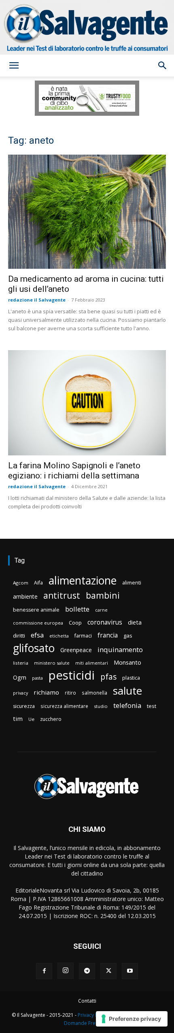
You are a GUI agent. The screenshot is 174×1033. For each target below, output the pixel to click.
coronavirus (104, 622)
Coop (75, 622)
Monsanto (127, 662)
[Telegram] (87, 971)
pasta (37, 678)
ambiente (25, 596)
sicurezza (24, 706)
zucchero (51, 719)
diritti (19, 635)
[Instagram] (65, 971)
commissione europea (38, 623)
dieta (135, 622)
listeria (20, 663)
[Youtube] (130, 971)
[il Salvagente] (87, 27)
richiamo (46, 692)
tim (18, 718)
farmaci (83, 635)
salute (127, 691)
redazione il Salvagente (37, 300)
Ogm (19, 677)
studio (101, 706)
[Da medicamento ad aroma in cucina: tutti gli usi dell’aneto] (87, 212)
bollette (77, 609)
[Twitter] (108, 971)
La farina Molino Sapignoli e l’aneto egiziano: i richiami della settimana (74, 470)
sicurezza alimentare (64, 706)
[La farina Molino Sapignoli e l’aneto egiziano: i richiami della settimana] (87, 402)
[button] (14, 66)
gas (127, 635)
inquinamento (120, 649)
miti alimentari (91, 663)
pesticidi (72, 675)
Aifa (38, 582)
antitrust (61, 595)
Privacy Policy (93, 1015)
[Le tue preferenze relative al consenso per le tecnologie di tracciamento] (132, 1019)
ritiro (70, 692)
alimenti (131, 582)
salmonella (94, 692)
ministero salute (52, 663)
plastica (131, 677)
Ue (31, 719)
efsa (37, 635)
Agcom (20, 583)
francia (108, 635)
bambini (103, 595)
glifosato (34, 648)
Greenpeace (76, 650)
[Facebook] (44, 971)
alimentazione (83, 580)
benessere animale (36, 609)
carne (101, 610)
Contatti (87, 1000)
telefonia (127, 705)
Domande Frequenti (87, 1023)
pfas (108, 677)
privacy (20, 693)
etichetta (59, 636)
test (151, 706)
